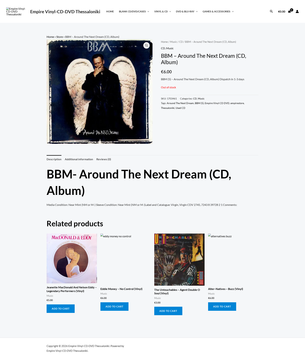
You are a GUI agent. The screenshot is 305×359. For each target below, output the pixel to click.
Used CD (180, 107)
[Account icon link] (297, 11)
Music (173, 41)
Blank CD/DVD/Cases (132, 11)
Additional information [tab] (79, 159)
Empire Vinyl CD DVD (217, 103)
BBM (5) (199, 103)
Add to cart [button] (61, 308)
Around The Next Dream (180, 103)
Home (110, 11)
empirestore (237, 103)
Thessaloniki (168, 107)
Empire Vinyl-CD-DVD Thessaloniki (65, 11)
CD (181, 41)
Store (59, 36)
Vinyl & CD (161, 11)
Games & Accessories (216, 11)
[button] (147, 11)
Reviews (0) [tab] (103, 159)
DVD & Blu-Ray (185, 11)
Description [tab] (54, 159)
